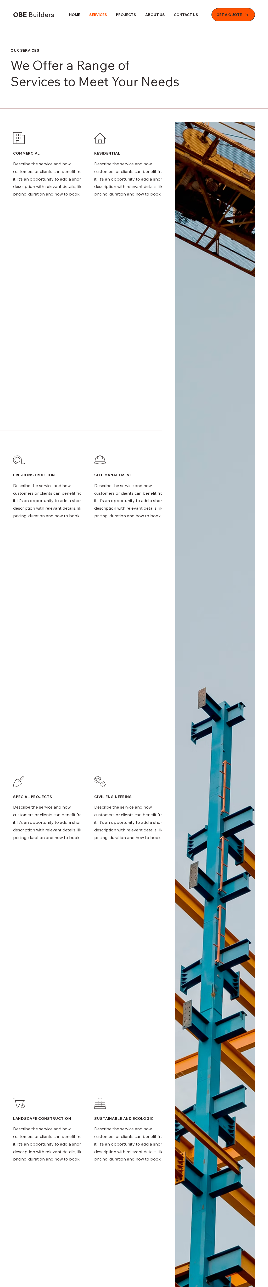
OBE (33, 14)
